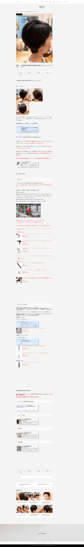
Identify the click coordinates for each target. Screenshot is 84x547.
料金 (57, 1)
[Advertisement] (34, 292)
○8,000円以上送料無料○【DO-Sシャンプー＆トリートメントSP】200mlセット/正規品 (33, 328)
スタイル (42, 1)
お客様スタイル (19, 14)
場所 (54, 1)
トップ (38, 1)
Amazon (22, 232)
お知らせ (46, 1)
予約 (50, 1)
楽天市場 (19, 232)
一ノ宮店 (65, 1)
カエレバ (26, 235)
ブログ (61, 1)
